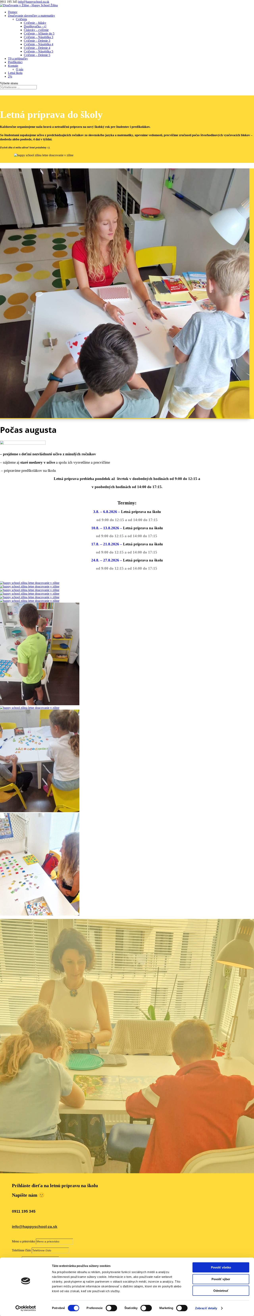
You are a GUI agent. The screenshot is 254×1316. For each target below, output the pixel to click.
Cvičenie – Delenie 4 (37, 48)
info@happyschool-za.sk (34, 1227)
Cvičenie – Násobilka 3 (38, 37)
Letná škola (15, 73)
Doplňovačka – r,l (35, 26)
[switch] (111, 1308)
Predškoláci (15, 62)
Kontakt (13, 65)
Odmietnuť (220, 1290)
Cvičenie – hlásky (35, 22)
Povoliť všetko (221, 1267)
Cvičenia (21, 19)
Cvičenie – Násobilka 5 (38, 51)
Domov (12, 12)
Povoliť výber (221, 1279)
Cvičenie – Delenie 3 (37, 40)
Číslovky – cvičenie (36, 30)
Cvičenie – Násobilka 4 (38, 44)
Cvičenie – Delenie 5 (37, 55)
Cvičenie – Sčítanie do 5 (39, 33)
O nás (19, 69)
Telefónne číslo (21, 1250)
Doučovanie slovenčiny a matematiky (31, 15)
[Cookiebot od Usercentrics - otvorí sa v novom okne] (25, 1308)
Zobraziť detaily (206, 1308)
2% (10, 76)
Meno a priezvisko (23, 1241)
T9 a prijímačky (18, 58)
